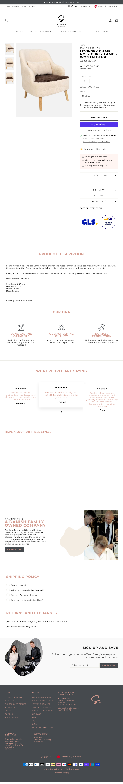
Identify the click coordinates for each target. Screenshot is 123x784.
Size (82, 92)
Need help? (99, 201)
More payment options (99, 130)
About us (26, 6)
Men (32, 32)
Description (99, 175)
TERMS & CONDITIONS (41, 707)
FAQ (34, 6)
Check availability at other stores (96, 142)
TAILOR (8, 711)
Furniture (46, 32)
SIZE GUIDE (10, 707)
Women (19, 32)
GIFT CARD (36, 714)
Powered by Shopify (61, 773)
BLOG (34, 724)
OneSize (86, 96)
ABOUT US (9, 701)
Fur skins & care (68, 32)
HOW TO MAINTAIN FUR (42, 711)
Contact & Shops (12, 6)
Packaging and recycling (42, 727)
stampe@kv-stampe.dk (68, 708)
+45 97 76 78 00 (69, 704)
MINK (33, 717)
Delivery (99, 190)
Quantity (86, 77)
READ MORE (14, 549)
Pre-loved (101, 32)
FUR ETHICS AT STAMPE (15, 704)
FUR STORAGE (11, 717)
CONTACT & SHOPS (13, 697)
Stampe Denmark (91, 48)
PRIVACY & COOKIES (40, 704)
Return (99, 196)
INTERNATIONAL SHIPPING (43, 701)
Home (82, 45)
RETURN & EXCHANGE (41, 697)
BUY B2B (9, 714)
